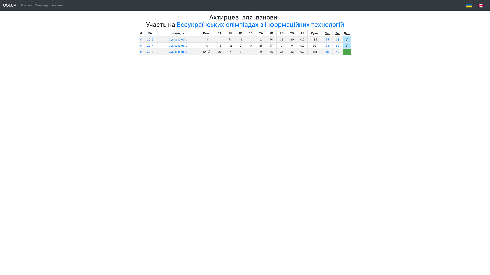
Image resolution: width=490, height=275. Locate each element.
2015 (150, 39)
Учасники (57, 5)
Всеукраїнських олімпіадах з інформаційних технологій (260, 24)
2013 (150, 51)
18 (327, 51)
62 (337, 45)
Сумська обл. (178, 39)
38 (337, 39)
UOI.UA (9, 5)
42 (337, 51)
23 (327, 45)
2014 (150, 45)
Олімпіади (41, 5)
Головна (26, 5)
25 (327, 39)
